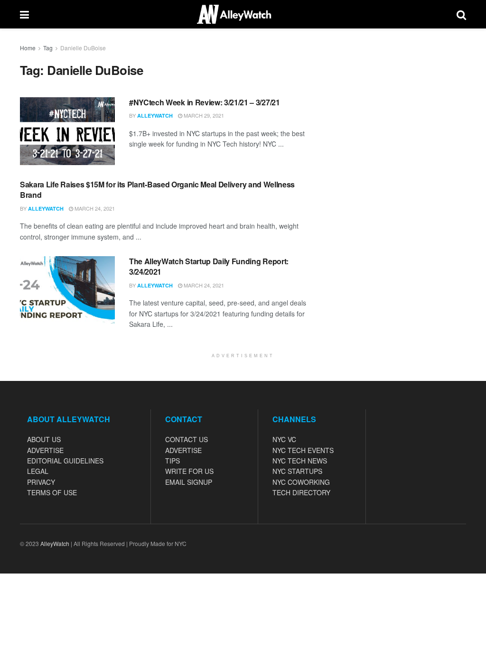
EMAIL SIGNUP (188, 482)
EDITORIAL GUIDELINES (65, 460)
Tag (48, 48)
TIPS (172, 460)
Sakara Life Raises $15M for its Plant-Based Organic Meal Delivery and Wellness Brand (157, 189)
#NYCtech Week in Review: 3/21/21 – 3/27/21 (204, 102)
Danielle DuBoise (83, 48)
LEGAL (37, 471)
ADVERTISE (45, 450)
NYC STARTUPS (297, 471)
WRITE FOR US (189, 471)
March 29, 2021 (203, 115)
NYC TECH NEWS (299, 460)
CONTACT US (186, 439)
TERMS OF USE (52, 492)
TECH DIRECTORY (301, 492)
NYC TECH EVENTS (303, 450)
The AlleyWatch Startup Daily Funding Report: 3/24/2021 (209, 266)
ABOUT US (44, 439)
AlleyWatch (155, 115)
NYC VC (284, 439)
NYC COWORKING (301, 482)
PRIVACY (41, 482)
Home (28, 48)
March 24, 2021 (94, 208)
